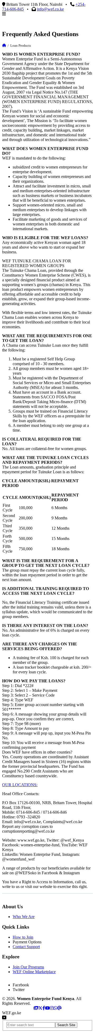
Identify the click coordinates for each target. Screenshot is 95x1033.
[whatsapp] (55, 1008)
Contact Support (26, 946)
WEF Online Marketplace (34, 971)
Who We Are (24, 916)
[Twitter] (40, 1008)
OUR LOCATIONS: (19, 785)
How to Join (23, 937)
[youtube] (47, 1008)
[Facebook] (43, 1008)
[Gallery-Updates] (36, 1008)
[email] (59, 1008)
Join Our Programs (28, 967)
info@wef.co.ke (50, 9)
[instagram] (52, 1008)
